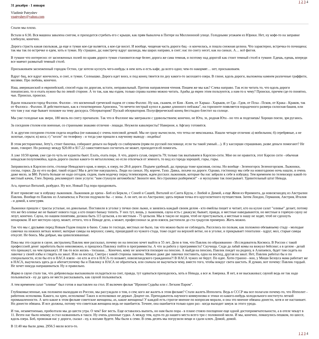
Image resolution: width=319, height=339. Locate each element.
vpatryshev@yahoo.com (27, 16)
